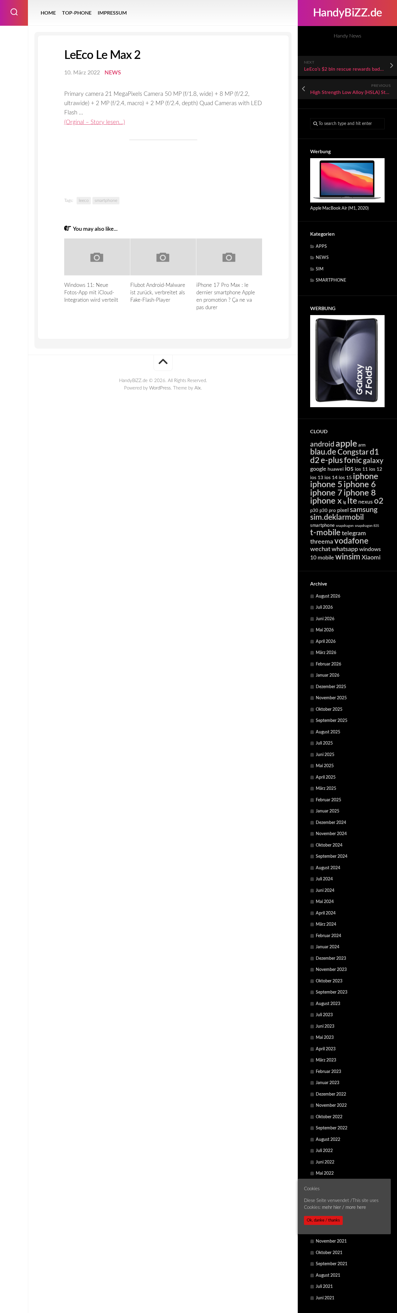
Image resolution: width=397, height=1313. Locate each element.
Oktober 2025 (329, 709)
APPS (321, 246)
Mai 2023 (325, 1037)
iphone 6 (360, 484)
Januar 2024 (327, 947)
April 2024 (326, 913)
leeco (84, 200)
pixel (343, 510)
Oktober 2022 (329, 1117)
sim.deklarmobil (337, 517)
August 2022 (328, 1139)
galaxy (373, 461)
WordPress (160, 388)
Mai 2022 (325, 1173)
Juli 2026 (324, 607)
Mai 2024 (325, 902)
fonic (353, 460)
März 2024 (326, 924)
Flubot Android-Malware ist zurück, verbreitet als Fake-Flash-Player (157, 293)
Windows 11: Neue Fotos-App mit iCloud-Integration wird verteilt (91, 293)
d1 (374, 452)
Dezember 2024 (331, 823)
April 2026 (326, 641)
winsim (347, 557)
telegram (354, 533)
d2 (314, 460)
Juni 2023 (325, 1026)
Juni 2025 (325, 755)
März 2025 (326, 788)
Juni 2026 (325, 619)
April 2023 (326, 1049)
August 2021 (328, 1275)
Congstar (352, 452)
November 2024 (331, 834)
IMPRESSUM (112, 13)
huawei (336, 469)
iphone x (326, 501)
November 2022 (331, 1105)
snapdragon (345, 525)
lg (344, 503)
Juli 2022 (324, 1151)
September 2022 (331, 1128)
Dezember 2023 (331, 958)
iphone (365, 476)
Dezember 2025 (331, 687)
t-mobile (325, 533)
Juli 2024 (324, 879)
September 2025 (331, 721)
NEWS (322, 258)
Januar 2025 (327, 811)
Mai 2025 (325, 766)
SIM (319, 269)
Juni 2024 (325, 890)
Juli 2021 (324, 1286)
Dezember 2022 (331, 1094)
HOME (48, 13)
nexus (365, 502)
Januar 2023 (327, 1083)
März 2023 (326, 1060)
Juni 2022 (325, 1162)
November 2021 (331, 1241)
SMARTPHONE (331, 280)
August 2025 (328, 732)
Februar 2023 (328, 1072)
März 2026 (326, 653)
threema (321, 542)
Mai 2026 (325, 630)
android (322, 444)
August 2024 (328, 868)
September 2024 (331, 856)
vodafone (351, 541)
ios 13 (316, 477)
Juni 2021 (325, 1298)
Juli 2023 (324, 1015)
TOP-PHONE (76, 13)
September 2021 (331, 1264)
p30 (314, 510)
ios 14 (330, 477)
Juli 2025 (324, 743)
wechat (320, 549)
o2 (378, 501)
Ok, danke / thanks (323, 1220)
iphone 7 (326, 493)
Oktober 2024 (329, 845)
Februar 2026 (328, 664)
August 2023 (328, 1004)
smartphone (322, 525)
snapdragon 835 (367, 525)
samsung (363, 510)
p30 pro (327, 510)
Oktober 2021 (329, 1253)
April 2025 (326, 777)
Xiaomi (371, 557)
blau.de (323, 452)
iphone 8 (360, 493)
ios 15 (345, 477)
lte (352, 501)
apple (346, 443)
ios (349, 468)
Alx (197, 388)
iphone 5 (326, 484)
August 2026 (328, 596)
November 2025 (331, 698)
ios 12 (375, 469)
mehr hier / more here (344, 1207)
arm (362, 445)
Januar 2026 (327, 675)
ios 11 (361, 469)
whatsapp (345, 549)
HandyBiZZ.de (347, 13)
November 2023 (331, 970)
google (318, 469)
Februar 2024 (328, 936)
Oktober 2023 (329, 981)
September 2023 (331, 992)
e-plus (332, 460)
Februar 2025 (328, 800)
